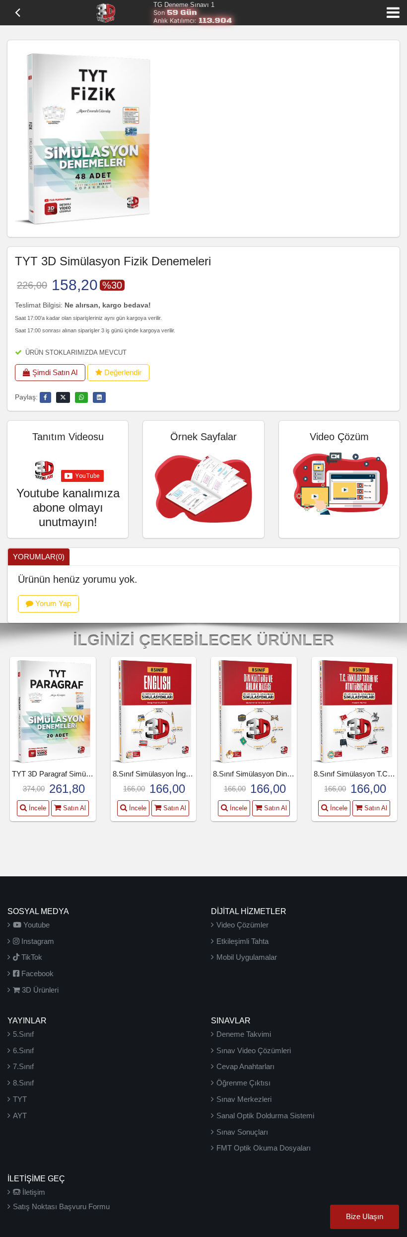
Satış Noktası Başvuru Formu (61, 1206)
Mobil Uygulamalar (246, 957)
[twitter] (63, 397)
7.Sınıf (23, 1066)
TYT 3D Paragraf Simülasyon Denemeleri (79, 774)
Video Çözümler (242, 925)
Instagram (36, 941)
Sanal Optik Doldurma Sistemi (265, 1115)
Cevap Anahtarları (245, 1066)
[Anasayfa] (106, 12)
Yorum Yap (52, 603)
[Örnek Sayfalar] (203, 487)
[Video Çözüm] (339, 482)
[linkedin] (99, 397)
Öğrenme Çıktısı (243, 1083)
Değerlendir (121, 372)
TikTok (30, 957)
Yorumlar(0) (39, 556)
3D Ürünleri (39, 990)
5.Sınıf (23, 1034)
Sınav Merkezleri (243, 1099)
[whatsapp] (81, 397)
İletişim (32, 1192)
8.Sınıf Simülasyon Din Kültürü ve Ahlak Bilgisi (288, 774)
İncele (36, 808)
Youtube (35, 925)
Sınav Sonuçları (242, 1132)
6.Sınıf (23, 1050)
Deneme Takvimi (243, 1034)
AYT (20, 1115)
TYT (20, 1099)
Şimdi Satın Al (53, 372)
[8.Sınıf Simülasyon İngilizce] (153, 711)
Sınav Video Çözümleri (253, 1050)
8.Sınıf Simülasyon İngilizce (157, 774)
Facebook (36, 973)
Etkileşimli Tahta (242, 941)
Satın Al (73, 808)
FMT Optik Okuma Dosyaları (263, 1148)
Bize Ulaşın (364, 1217)
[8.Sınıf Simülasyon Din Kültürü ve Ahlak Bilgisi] (253, 711)
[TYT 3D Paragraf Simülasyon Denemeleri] (52, 711)
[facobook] (45, 397)
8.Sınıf (23, 1083)
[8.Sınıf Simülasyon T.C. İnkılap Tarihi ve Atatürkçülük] (354, 711)
